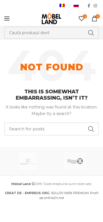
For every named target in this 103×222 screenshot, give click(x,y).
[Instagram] (95, 5)
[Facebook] (89, 5)
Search (91, 33)
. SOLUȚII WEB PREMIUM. (47, 193)
